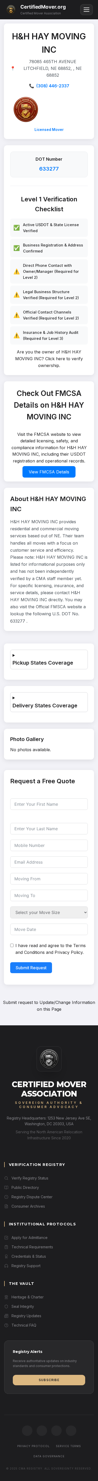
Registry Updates (26, 1316)
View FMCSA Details (49, 471)
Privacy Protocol (33, 1446)
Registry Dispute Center (32, 1197)
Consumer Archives (28, 1206)
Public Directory (25, 1187)
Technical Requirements (32, 1247)
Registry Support (26, 1265)
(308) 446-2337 (52, 85)
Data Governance (49, 1456)
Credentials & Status (28, 1256)
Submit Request (31, 967)
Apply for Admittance (29, 1237)
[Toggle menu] (86, 9)
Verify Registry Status (29, 1178)
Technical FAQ (23, 1325)
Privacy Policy (69, 952)
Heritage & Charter (27, 1297)
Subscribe (49, 1380)
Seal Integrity (22, 1306)
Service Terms (68, 1446)
